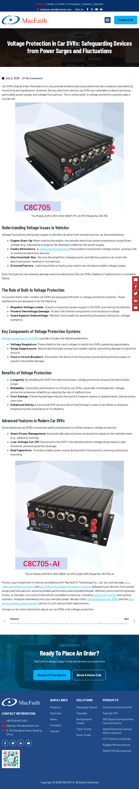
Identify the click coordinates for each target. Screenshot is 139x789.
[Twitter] (135, 293)
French (61, 3)
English (40, 3)
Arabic (51, 3)
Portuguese (74, 3)
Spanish (98, 3)
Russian (87, 3)
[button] (108, 20)
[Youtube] (135, 307)
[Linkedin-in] (135, 300)
